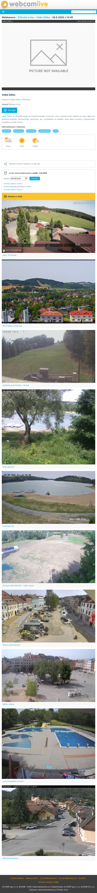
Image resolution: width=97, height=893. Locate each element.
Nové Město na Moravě (12, 326)
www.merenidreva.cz (47, 890)
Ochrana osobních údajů (48, 882)
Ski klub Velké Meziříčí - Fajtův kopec (18, 585)
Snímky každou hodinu (13, 183)
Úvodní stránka (16, 878)
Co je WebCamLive (48, 878)
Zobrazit (34, 178)
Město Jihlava (8, 704)
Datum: (7, 178)
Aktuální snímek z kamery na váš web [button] (22, 164)
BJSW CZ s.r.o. (88, 887)
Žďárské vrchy (26, 17)
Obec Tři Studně (9, 255)
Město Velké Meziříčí (11, 645)
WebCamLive (24, 4)
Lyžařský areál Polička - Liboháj (16, 385)
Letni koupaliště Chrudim (13, 781)
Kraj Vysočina (31, 131)
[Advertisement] (48, 154)
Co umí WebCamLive (67, 878)
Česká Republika (44, 131)
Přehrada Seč (8, 467)
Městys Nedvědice (10, 858)
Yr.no (66, 890)
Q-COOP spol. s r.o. (72, 887)
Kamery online (32, 878)
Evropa (55, 131)
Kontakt (82, 878)
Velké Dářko (43, 17)
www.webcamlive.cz (41, 887)
